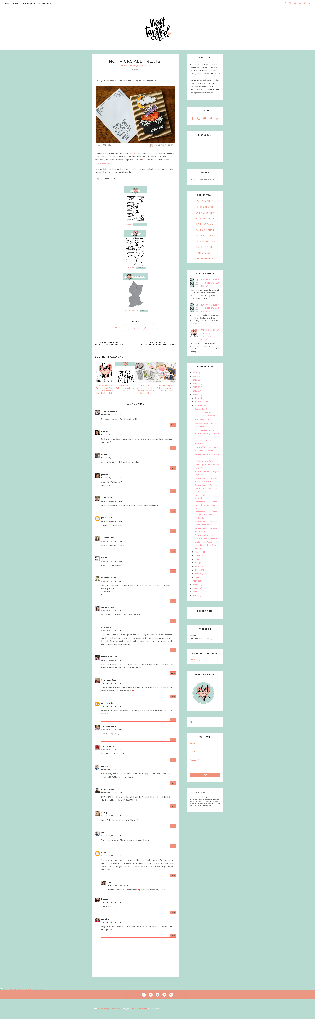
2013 (195, 584)
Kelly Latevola (205, 224)
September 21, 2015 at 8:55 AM (111, 478)
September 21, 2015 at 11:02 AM (111, 501)
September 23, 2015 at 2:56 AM (111, 856)
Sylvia (104, 454)
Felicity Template (117, 1009)
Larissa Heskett (108, 789)
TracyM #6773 (107, 746)
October (199, 405)
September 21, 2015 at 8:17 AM (111, 435)
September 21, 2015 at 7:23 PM (111, 630)
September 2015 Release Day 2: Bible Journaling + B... (206, 504)
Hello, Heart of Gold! (204, 461)
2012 (195, 588)
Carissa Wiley (205, 201)
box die (132, 66)
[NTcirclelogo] (203, 706)
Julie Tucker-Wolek (110, 411)
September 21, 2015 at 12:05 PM (111, 581)
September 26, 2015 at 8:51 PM (111, 922)
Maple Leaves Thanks (204, 430)
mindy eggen (204, 252)
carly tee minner (205, 241)
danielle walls (205, 247)
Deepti (104, 431)
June (197, 559)
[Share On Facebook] (126, 327)
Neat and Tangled (103, 1009)
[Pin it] (145, 327)
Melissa (105, 766)
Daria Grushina (205, 212)
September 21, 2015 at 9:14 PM (111, 660)
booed (124, 66)
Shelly (104, 812)
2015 (195, 394)
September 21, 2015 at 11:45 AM (111, 561)
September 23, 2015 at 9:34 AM (117, 885)
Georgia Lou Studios (139, 1009)
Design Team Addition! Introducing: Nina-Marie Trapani (205, 545)
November (200, 401)
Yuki (103, 832)
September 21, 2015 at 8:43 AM (111, 458)
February (199, 573)
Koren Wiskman (205, 229)
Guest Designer (204, 218)
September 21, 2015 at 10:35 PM (111, 729)
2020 (195, 376)
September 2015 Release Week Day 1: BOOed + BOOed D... (206, 514)
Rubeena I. (106, 899)
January (199, 577)
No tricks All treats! (204, 450)
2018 (195, 383)
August (198, 552)
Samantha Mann (109, 680)
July (197, 555)
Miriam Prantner (109, 657)
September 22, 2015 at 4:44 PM (111, 816)
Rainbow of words (203, 419)
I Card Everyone (108, 578)
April (197, 566)
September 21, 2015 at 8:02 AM (111, 415)
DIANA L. (105, 557)
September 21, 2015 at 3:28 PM (111, 610)
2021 (195, 372)
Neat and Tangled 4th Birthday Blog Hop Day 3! (210, 308)
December (200, 398)
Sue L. (104, 852)
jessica (104, 474)
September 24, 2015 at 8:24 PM (111, 902)
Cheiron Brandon (204, 207)
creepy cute (143, 66)
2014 (195, 581)
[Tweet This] (116, 327)
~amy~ (110, 882)
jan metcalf (106, 517)
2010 (195, 595)
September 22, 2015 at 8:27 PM (111, 836)
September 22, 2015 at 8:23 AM (111, 769)
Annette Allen (107, 537)
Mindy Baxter (205, 235)
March (198, 570)
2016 (195, 391)
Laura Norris (107, 703)
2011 (195, 592)
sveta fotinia (205, 258)
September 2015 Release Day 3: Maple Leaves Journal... (206, 495)
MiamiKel (105, 919)
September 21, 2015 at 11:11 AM (111, 521)
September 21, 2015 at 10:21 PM (111, 706)
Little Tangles (196, 659)
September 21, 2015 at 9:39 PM (111, 683)
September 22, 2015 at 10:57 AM (111, 793)
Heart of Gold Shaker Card (206, 447)
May (197, 563)
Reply (173, 425)
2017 (195, 387)
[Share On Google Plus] (135, 327)
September (200, 409)
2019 (195, 380)
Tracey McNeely (108, 726)
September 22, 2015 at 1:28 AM (111, 749)
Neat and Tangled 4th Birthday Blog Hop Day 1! (210, 282)
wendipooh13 (107, 607)
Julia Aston (106, 497)
